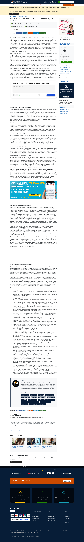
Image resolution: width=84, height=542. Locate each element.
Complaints (67, 516)
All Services (34, 520)
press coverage (46, 470)
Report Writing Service (65, 65)
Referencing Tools (64, 113)
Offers (41, 4)
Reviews (24, 4)
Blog (49, 523)
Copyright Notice (30, 536)
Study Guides (51, 516)
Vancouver (31, 420)
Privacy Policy (13, 536)
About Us (30, 4)
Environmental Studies (22, 16)
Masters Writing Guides (65, 116)
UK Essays (13, 4)
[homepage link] (10, 16)
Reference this (15, 29)
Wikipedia (38, 420)
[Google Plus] (18, 508)
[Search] (59, 2)
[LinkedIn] (15, 508)
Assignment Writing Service (66, 67)
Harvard (25, 420)
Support (49, 2)
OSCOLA (44, 420)
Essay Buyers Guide (64, 111)
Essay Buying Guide (52, 520)
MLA (16, 420)
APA (12, 420)
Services (19, 4)
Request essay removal (16, 461)
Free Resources (51, 518)
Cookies (37, 536)
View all (55, 435)
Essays (14, 16)
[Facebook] (11, 508)
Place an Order (68, 4)
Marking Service (63, 69)
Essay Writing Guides (64, 115)
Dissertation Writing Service (38, 514)
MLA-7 (20, 420)
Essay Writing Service (36, 511)
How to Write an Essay (65, 109)
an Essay (66, 61)
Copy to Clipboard (15, 430)
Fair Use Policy (68, 514)
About (66, 511)
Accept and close (13, 13)
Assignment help (35, 518)
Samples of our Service (65, 71)
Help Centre (67, 518)
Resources (35, 4)
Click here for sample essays (41, 9)
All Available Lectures (64, 81)
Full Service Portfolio (64, 73)
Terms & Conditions (21, 536)
